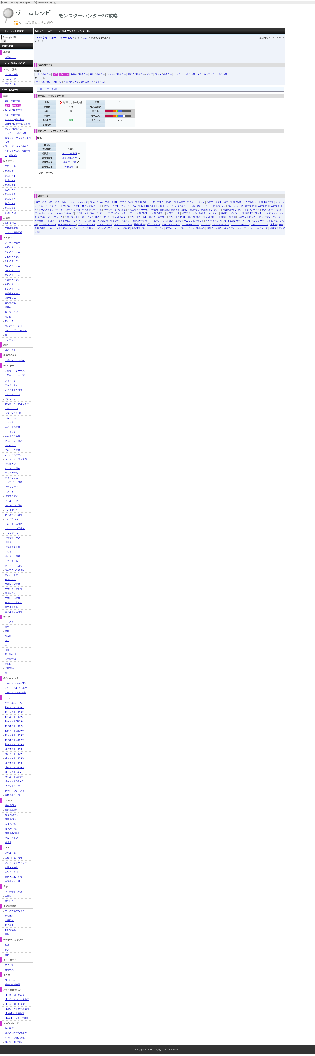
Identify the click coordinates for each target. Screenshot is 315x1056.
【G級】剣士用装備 (14, 1013)
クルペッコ (10, 445)
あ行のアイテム (12, 247)
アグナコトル (11, 385)
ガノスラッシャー (49, 209)
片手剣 (74, 74)
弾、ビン (9, 335)
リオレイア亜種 (12, 584)
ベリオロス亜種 (12, 547)
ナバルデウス (11, 510)
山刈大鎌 (231, 217)
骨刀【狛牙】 (158, 213)
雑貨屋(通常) (11, 805)
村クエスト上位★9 (14, 744)
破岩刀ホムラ (153, 224)
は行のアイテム (12, 270)
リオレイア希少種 (13, 588)
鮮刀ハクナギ (93, 228)
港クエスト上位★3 (14, 758)
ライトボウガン (43, 82)
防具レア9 (10, 208)
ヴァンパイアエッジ (120, 221)
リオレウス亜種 (12, 598)
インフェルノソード (258, 228)
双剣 (92, 74)
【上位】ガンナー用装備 (17, 1008)
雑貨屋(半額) (11, 810)
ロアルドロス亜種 (13, 612)
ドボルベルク (11, 501)
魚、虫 (8, 316)
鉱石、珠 (9, 321)
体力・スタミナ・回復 (16, 863)
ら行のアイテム (12, 284)
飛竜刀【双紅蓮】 (138, 217)
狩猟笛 (131, 74)
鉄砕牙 (126, 228)
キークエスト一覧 (13, 703)
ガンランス (179, 74)
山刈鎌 (221, 217)
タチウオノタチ (76, 228)
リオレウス (10, 593)
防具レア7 (10, 199)
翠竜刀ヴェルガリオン (138, 209)
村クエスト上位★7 (14, 735)
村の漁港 (9, 925)
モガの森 (9, 622)
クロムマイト (71, 217)
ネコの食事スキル (13, 891)
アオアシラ (10, 380)
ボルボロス (10, 551)
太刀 (85, 37)
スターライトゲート (184, 228)
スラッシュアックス (207, 74)
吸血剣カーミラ (139, 221)
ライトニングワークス (153, 228)
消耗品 (8, 307)
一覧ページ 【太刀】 (48, 89)
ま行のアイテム (12, 275)
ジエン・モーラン (13, 454)
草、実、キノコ (12, 312)
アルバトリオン (12, 394)
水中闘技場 (10, 659)
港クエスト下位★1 (14, 749)
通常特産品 (10, 298)
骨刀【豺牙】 (142, 213)
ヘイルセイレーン (67, 224)
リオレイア (10, 579)
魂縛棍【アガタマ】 (252, 213)
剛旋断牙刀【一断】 (232, 209)
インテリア (10, 339)
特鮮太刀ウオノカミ (111, 228)
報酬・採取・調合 (13, 876)
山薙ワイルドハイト (247, 217)
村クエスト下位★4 (14, 721)
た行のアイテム (12, 261)
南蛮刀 (273, 224)
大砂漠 (8, 663)
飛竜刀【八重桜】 (177, 217)
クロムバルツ (86, 217)
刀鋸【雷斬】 (111, 202)
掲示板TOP (10, 57)
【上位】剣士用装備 (15, 1004)
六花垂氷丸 (251, 202)
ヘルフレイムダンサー (253, 221)
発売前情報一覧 (12, 984)
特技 (7, 954)
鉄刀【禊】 (47, 202)
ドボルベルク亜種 (13, 505)
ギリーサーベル (128, 206)
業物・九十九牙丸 (58, 228)
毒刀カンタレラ (100, 221)
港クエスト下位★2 (14, 753)
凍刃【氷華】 (237, 202)
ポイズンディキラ (201, 206)
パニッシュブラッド (194, 221)
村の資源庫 (10, 930)
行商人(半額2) (11, 828)
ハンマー (111, 74)
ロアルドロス (11, 607)
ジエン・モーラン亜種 (16, 459)
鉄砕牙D (136, 228)
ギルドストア (11, 838)
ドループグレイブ (65, 213)
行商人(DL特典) (12, 833)
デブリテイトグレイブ (87, 213)
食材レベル (10, 901)
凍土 (7, 640)
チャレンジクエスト (15, 790)
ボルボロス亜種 (12, 556)
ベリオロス (10, 542)
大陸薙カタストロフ (44, 221)
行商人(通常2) (11, 819)
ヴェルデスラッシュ (92, 209)
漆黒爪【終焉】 (214, 228)
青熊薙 (154, 209)
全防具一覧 (10, 84)
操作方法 (46, 74)
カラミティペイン (240, 224)
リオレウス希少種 (13, 602)
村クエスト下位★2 (14, 712)
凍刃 (226, 202)
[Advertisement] (100, 51)
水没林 (8, 636)
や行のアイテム (12, 279)
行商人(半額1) (11, 824)
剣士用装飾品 (11, 227)
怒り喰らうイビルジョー (17, 404)
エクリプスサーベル (92, 206)
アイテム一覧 (11, 74)
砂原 (7, 631)
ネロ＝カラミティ (259, 224)
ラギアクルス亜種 (13, 565)
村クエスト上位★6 (14, 730)
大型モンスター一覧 (15, 370)
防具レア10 (10, 213)
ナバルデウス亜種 (13, 514)
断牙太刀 (194, 209)
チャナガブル (11, 473)
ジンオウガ (10, 464)
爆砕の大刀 (139, 224)
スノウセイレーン (47, 224)
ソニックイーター (190, 224)
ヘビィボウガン (71, 82)
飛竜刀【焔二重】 (158, 217)
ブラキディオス (12, 538)
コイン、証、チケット (16, 330)
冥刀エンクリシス (196, 202)
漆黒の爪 (200, 228)
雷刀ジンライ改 (235, 206)
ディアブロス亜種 (13, 482)
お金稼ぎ (9, 1028)
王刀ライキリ (126, 202)
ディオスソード (104, 224)
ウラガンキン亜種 (13, 413)
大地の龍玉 (69, 167)
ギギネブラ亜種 (12, 436)
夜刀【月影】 (73, 206)
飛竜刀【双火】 (102, 217)
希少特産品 (10, 303)
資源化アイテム (12, 293)
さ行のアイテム (12, 256)
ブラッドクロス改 (82, 221)
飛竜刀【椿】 (209, 217)
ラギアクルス (11, 561)
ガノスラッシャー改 (70, 209)
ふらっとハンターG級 (15, 692)
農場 (7, 934)
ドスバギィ (10, 491)
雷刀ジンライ (219, 206)
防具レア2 (10, 176)
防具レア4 (10, 185)
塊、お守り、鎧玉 (13, 326)
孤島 (7, 626)
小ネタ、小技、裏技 (15, 1037)
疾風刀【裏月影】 (147, 206)
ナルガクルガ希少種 (15, 528)
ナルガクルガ (11, 519)
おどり (8, 950)
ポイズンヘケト (182, 206)
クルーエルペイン (220, 224)
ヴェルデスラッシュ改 (115, 209)
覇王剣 (169, 228)
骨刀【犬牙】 (127, 213)
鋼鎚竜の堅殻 (69, 162)
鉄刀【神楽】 (61, 202)
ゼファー (205, 224)
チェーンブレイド (79, 202)
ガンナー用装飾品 (13, 232)
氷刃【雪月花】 (266, 202)
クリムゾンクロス (158, 221)
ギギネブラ (10, 431)
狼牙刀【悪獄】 (214, 202)
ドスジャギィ (11, 487)
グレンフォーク (55, 217)
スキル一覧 (10, 79)
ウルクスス (10, 418)
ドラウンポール (252, 209)
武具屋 (8, 842)
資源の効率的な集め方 (16, 1033)
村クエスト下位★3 (14, 717)
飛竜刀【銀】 (194, 217)
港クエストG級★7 (14, 777)
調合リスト (10, 350)
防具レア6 (10, 194)
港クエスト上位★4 (14, 763)
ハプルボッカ (11, 533)
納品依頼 (9, 916)
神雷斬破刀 (250, 206)
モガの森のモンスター (16, 911)
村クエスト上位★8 (14, 740)
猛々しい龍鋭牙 (69, 153)
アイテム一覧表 (12, 242)
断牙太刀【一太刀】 (211, 209)
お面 (7, 944)
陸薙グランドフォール (270, 217)
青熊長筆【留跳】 (179, 209)
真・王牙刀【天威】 (162, 202)
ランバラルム (96, 202)
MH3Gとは (10, 980)
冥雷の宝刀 (179, 202)
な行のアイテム (12, 266)
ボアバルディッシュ (271, 209)
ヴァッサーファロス (44, 213)
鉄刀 (38, 202)
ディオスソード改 (123, 224)
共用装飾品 (10, 223)
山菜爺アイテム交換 (15, 360)
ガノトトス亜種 (12, 427)
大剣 (38, 74)
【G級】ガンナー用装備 (16, 1018)
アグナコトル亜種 (13, 390)
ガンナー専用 (11, 872)
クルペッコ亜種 (12, 450)
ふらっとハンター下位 (16, 683)
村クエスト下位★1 (14, 707)
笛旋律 (149, 74)
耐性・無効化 (11, 867)
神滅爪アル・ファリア (235, 228)
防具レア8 (10, 203)
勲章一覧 (9, 965)
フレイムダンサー (231, 221)
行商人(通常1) (11, 815)
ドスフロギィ (11, 496)
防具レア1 (10, 171)
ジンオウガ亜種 (12, 468)
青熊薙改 (164, 209)
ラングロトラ (11, 574)
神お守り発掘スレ (13, 1042)
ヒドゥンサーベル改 (55, 206)
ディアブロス (11, 478)
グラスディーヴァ (86, 224)
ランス (158, 74)
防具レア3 (10, 180)
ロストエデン (175, 221)
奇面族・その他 (12, 881)
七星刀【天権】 (111, 206)
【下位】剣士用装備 (15, 995)
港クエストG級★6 (14, 772)
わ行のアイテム (12, 289)
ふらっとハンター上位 (16, 688)
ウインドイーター (171, 224)
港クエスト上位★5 (14, 767)
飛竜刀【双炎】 (120, 217)
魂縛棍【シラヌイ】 (230, 213)
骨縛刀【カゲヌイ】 (209, 213)
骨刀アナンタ (173, 213)
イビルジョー (11, 399)
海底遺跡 (9, 668)
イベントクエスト (13, 786)
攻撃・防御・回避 (13, 858)
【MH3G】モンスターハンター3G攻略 (53, 37)
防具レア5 (10, 189)
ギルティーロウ (213, 221)
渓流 (7, 650)
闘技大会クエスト (13, 795)
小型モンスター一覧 (15, 375)
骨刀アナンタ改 (189, 213)
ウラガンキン (11, 408)
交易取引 (9, 920)
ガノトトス (10, 422)
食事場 (8, 896)
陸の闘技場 (10, 654)
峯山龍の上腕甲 (69, 158)
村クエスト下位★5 (14, 726)
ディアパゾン (270, 213)
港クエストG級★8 (14, 781)
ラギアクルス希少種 (15, 570)
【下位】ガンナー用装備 (17, 999)
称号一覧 (9, 969)
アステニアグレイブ (109, 213)
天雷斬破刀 (263, 206)
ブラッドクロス (63, 221)
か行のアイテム (12, 252)
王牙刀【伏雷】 (143, 202)
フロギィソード (165, 206)
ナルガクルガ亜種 (13, 524)
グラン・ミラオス (13, 441)
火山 (7, 645)
